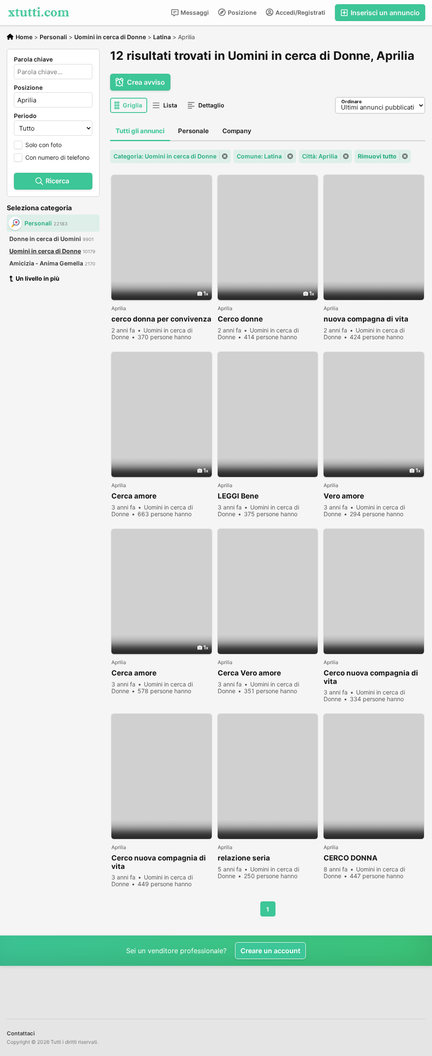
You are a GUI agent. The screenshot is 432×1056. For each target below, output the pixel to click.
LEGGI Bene (238, 496)
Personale (193, 131)
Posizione (241, 12)
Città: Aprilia (320, 156)
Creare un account (270, 950)
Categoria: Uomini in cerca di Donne (164, 156)
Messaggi (194, 12)
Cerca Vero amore (249, 673)
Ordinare (351, 102)
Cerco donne (240, 319)
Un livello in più (37, 278)
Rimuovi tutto (377, 156)
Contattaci (21, 1033)
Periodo (25, 116)
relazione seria (244, 858)
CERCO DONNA (351, 858)
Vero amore (344, 496)
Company (236, 131)
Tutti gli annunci (140, 131)
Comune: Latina (259, 156)
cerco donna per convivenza (161, 319)
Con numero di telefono (57, 157)
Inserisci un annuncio (384, 12)
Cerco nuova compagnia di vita (371, 677)
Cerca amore (134, 496)
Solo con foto (43, 144)
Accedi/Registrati (299, 12)
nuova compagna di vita (366, 319)
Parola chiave (33, 59)
